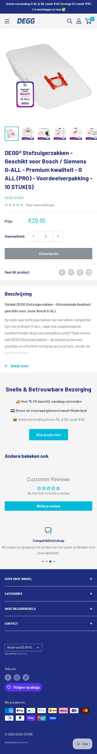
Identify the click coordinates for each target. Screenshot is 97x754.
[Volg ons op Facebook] (8, 677)
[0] (88, 21)
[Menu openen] (7, 21)
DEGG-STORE (14, 198)
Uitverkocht (48, 253)
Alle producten (48, 434)
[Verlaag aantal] (33, 236)
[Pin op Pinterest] (71, 272)
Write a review (48, 506)
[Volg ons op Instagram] (17, 677)
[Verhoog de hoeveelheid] (58, 236)
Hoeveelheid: (15, 236)
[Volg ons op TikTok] (26, 677)
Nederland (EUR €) (19, 647)
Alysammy (22, 653)
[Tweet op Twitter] (80, 272)
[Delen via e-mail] (89, 272)
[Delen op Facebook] (62, 272)
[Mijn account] (79, 21)
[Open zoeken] (69, 21)
